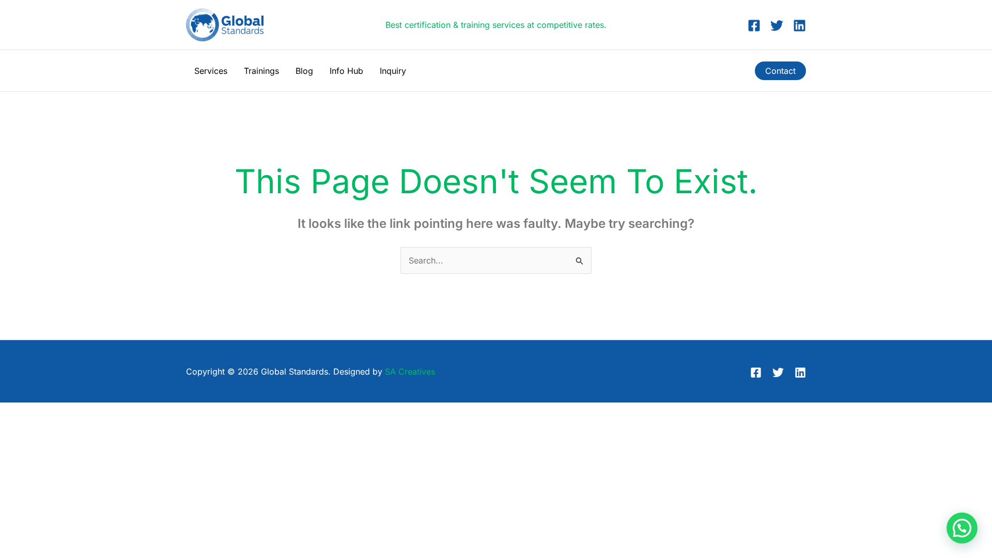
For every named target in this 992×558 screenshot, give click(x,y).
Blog (304, 71)
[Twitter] (776, 25)
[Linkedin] (799, 25)
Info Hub (346, 71)
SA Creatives (410, 371)
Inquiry (393, 71)
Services (210, 71)
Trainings (261, 71)
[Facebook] (754, 25)
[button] (780, 70)
